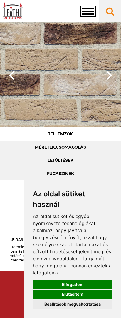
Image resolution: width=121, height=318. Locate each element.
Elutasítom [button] (72, 294)
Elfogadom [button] (73, 284)
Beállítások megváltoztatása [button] (72, 304)
